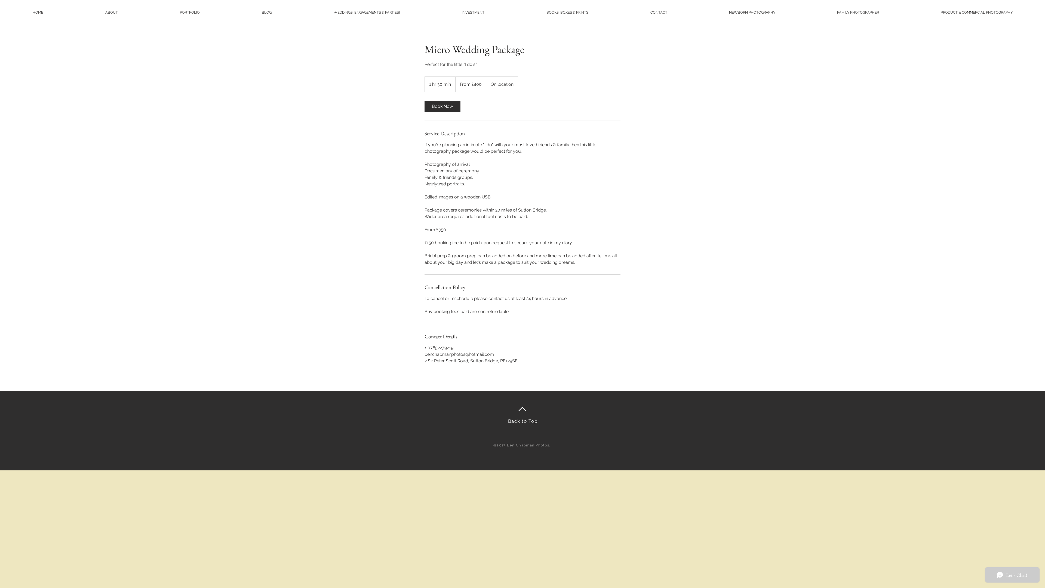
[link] (442, 106)
